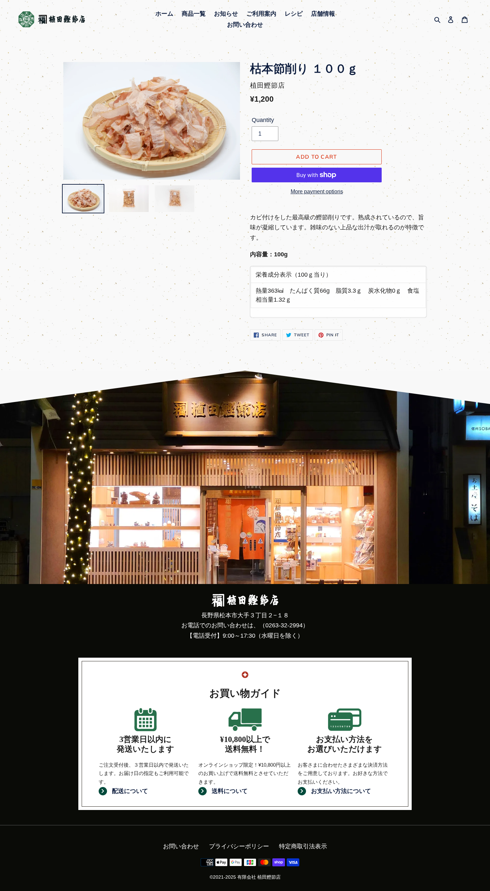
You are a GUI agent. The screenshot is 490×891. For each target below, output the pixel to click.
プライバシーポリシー (239, 846)
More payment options (317, 191)
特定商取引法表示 (303, 846)
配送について (130, 791)
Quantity (263, 120)
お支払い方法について (341, 791)
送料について (230, 791)
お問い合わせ (181, 846)
